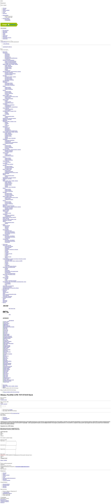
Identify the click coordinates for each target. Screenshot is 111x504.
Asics (7, 322)
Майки (6, 112)
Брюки (4, 86)
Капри (6, 100)
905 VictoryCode (12, 308)
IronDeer (9, 338)
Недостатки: (2, 449)
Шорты (4, 115)
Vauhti (7, 378)
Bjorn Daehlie (11, 326)
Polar (7, 350)
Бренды (4, 302)
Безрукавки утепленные (10, 85)
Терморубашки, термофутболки (11, 106)
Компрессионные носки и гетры (11, 96)
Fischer (8, 335)
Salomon (8, 367)
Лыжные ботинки (6, 225)
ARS (10, 314)
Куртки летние (8, 91)
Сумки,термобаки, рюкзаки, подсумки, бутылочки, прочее (14, 258)
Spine (7, 371)
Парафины (7, 248)
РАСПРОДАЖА (6, 80)
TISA (7, 375)
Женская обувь (6, 234)
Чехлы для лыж (8, 256)
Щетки (6, 257)
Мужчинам (5, 31)
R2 (5, 354)
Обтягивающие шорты (9, 116)
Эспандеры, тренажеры (7, 296)
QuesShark (10, 353)
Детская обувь (5, 239)
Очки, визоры (5, 277)
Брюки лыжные (8, 88)
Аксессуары (5, 35)
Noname (8, 345)
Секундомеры (8, 283)
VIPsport (9, 377)
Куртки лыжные (8, 92)
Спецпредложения (6, 480)
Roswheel (9, 363)
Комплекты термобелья (9, 104)
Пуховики (7, 94)
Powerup (9, 351)
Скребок (6, 252)
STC (6, 365)
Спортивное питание (7, 37)
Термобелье (5, 103)
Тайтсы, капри (6, 99)
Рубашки (7, 113)
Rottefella (9, 364)
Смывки (6, 254)
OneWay (8, 349)
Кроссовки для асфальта (10, 231)
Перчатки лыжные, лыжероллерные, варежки (12, 71)
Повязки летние (8, 67)
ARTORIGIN (11, 320)
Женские (7, 227)
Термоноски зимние (9, 98)
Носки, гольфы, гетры (7, 95)
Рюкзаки (6, 262)
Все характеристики (15, 413)
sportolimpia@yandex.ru (7, 46)
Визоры (6, 278)
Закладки (4, 486)
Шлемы (6, 268)
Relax (7, 358)
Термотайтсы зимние (9, 102)
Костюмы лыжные (8, 78)
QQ (6, 352)
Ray (6, 356)
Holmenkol (10, 337)
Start (6, 372)
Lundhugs (9, 341)
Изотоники (5, 300)
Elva (6, 333)
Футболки (7, 114)
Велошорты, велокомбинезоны (11, 130)
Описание (5, 417)
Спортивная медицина (7, 286)
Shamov (8, 369)
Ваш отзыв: (2, 453)
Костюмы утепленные (9, 79)
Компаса (4, 291)
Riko (7, 360)
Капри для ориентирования (10, 62)
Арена (7, 381)
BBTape (8, 325)
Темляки (6, 276)
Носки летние (8, 97)
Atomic (8, 323)
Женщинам (5, 32)
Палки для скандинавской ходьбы (9, 294)
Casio (7, 329)
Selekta (8, 368)
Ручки (6, 275)
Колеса (6, 269)
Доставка (4, 8)
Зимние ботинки (8, 230)
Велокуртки (7, 54)
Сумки (6, 264)
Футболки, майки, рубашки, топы (9, 111)
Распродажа (5, 38)
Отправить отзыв (4, 458)
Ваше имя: (2, 440)
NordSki (8, 346)
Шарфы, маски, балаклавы (10, 138)
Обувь (4, 34)
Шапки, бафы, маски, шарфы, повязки (10, 64)
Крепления (7, 270)
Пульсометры (7, 282)
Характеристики (6, 418)
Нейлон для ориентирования (8, 60)
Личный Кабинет (6, 484)
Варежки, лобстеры (9, 72)
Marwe (8, 342)
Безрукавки (5, 81)
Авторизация (7, 20)
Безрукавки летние (9, 82)
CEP (6, 328)
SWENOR (10, 366)
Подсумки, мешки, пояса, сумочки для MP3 (13, 260)
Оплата (4, 9)
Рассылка (4, 487)
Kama (7, 340)
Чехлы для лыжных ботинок (10, 266)
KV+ (7, 339)
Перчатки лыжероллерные (10, 73)
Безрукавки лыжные (9, 84)
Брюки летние (8, 87)
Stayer (7, 373)
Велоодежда (5, 52)
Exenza (8, 334)
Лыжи (4, 293)
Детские (6, 228)
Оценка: (2, 456)
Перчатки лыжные (8, 74)
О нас (4, 12)
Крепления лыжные (9, 246)
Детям (4, 33)
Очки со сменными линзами (10, 280)
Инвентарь (5, 36)
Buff (6, 327)
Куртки (4, 90)
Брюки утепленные (9, 89)
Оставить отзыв (3, 399)
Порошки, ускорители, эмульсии (11, 249)
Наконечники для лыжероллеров (11, 271)
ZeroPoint (9, 380)
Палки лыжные (6, 295)
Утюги (6, 255)
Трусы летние (8, 110)
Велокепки (7, 53)
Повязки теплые (8, 68)
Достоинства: (3, 445)
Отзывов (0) (5, 419)
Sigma (7, 370)
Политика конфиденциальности (9, 478)
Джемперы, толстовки (7, 119)
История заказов (6, 485)
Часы (6, 284)
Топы (6, 124)
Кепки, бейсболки (8, 66)
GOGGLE (10, 336)
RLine (7, 355)
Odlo (7, 348)
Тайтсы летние (8, 101)
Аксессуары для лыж (7, 245)
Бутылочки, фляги (8, 259)
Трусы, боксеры (6, 107)
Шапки (6, 69)
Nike (7, 344)
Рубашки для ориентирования (11, 63)
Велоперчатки (8, 56)
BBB (7, 324)
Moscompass (11, 343)
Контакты (5, 13)
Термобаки (7, 265)
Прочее (6, 250)
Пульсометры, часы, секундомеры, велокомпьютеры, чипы (14, 281)
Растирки (7, 251)
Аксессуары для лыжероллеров (9, 267)
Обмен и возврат (6, 10)
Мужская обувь (6, 229)
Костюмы (5, 75)
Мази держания (8, 247)
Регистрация (7, 19)
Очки (6, 279)
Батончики (5, 301)
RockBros (9, 361)
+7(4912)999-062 (6, 43)
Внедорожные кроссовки (10, 232)
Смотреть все (7, 59)
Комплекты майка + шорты (10, 76)
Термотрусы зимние (9, 108)
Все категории (5, 30)
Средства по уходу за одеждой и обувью (11, 287)
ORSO (7, 347)
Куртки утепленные (9, 93)
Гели (4, 299)
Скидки (4, 11)
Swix (7, 374)
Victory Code (11, 379)
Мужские (7, 226)
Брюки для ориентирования (10, 61)
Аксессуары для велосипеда (8, 285)
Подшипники (7, 272)
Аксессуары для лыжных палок (9, 274)
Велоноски (7, 55)
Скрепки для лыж (8, 253)
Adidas (7, 321)
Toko (7, 376)
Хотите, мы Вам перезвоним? (13, 41)
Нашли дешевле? (3, 403)
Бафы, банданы (8, 65)
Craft (7, 330)
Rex (6, 359)
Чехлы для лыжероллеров (10, 273)
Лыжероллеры (5, 292)
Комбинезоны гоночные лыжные (9, 118)
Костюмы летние (8, 77)
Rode (7, 362)
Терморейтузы (8, 105)
